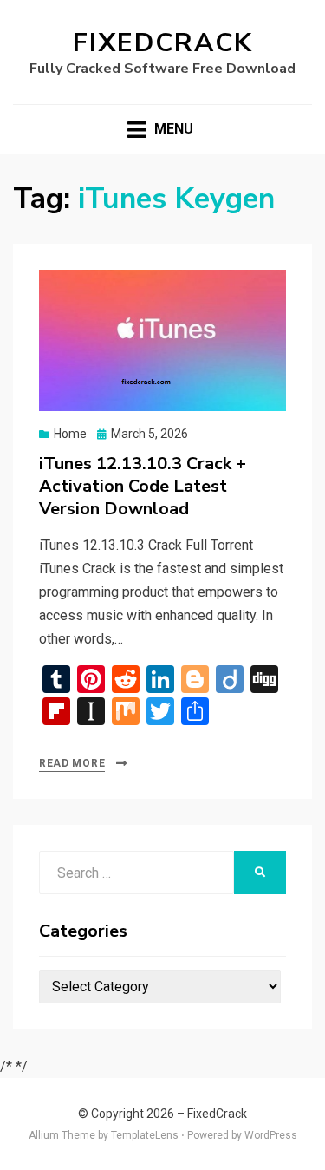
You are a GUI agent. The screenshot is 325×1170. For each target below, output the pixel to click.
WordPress (270, 1135)
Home (70, 434)
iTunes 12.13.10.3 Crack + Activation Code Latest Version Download (142, 486)
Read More (72, 763)
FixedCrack (163, 43)
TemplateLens (145, 1135)
